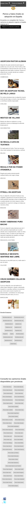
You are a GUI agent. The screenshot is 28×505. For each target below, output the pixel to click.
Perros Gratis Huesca (8, 433)
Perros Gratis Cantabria (13, 406)
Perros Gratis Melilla (19, 442)
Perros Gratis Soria (7, 472)
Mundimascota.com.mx (19, 317)
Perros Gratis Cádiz (19, 403)
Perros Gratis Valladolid (19, 479)
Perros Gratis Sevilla (19, 469)
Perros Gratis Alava (7, 386)
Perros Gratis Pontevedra (13, 456)
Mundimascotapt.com (7, 317)
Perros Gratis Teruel (8, 475)
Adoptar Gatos (4, 3)
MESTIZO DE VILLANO (10, 118)
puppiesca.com (18, 327)
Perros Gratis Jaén (19, 433)
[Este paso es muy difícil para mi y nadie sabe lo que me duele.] (13, 271)
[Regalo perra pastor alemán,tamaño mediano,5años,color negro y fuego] (13, 184)
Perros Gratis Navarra (18, 446)
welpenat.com (18, 323)
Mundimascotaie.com (19, 320)
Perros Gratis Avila (19, 393)
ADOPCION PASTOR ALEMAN (13, 61)
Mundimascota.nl (18, 340)
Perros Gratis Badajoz (7, 396)
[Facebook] (4, 499)
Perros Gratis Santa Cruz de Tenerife (13, 465)
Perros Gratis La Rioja (13, 459)
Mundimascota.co (8, 330)
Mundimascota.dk (19, 333)
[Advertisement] (14, 44)
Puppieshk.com (18, 330)
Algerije (11, 333)
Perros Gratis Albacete (18, 386)
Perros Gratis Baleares (19, 396)
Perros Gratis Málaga (7, 442)
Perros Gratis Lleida (18, 436)
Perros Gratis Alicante (7, 390)
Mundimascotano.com (7, 337)
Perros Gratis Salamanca (13, 462)
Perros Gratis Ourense (7, 449)
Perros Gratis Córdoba (13, 416)
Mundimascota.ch (9, 323)
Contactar (13, 5)
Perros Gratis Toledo (19, 475)
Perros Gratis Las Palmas (13, 452)
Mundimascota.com (19, 337)
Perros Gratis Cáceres (7, 403)
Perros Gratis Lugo (7, 439)
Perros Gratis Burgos (19, 400)
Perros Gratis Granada (18, 423)
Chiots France (13, 343)
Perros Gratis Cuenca (19, 419)
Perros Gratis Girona (7, 423)
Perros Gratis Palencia (19, 449)
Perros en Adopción (17, 3)
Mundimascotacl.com (7, 320)
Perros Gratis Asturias (8, 393)
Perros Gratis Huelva (19, 429)
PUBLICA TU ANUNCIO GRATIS (10, 27)
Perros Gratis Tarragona (18, 472)
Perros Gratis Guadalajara (13, 426)
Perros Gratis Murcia (7, 446)
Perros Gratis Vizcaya (7, 482)
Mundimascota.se (8, 340)
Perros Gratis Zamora (19, 482)
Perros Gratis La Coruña (7, 419)
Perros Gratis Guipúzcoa (8, 429)
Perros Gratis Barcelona (7, 400)
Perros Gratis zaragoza (13, 485)
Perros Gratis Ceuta (19, 409)
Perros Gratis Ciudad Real (13, 413)
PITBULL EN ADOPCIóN (10, 192)
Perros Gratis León (8, 436)
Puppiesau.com (9, 327)
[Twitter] (4, 503)
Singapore (5, 333)
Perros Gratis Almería (19, 390)
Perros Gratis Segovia (7, 469)
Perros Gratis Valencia (7, 479)
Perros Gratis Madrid (18, 439)
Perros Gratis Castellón (8, 409)
